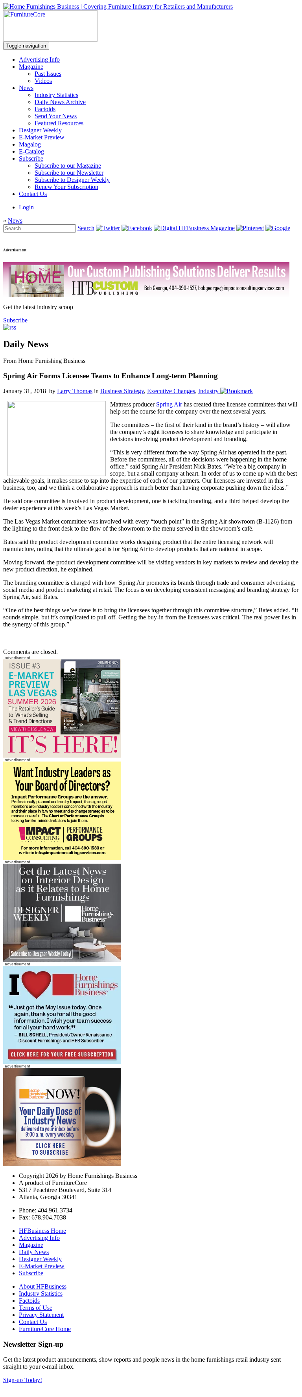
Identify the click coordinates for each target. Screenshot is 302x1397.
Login (26, 207)
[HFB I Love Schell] (62, 1061)
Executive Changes (171, 391)
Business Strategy (122, 391)
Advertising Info (39, 59)
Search (85, 228)
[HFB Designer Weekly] (62, 959)
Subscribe (31, 158)
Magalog (30, 144)
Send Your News (56, 116)
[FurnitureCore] (50, 39)
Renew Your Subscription (66, 186)
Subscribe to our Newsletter (69, 172)
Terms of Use (35, 1307)
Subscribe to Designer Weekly (72, 179)
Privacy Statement (41, 1314)
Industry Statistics (56, 95)
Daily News (34, 1252)
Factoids (45, 109)
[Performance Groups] (62, 857)
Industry (208, 391)
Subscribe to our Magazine (68, 165)
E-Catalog (31, 151)
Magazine (31, 66)
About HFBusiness (42, 1286)
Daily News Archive (60, 102)
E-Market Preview (41, 137)
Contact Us (33, 193)
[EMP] (62, 755)
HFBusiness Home (42, 1230)
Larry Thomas (74, 391)
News (26, 87)
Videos (43, 80)
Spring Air (169, 404)
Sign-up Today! (22, 1380)
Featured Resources (59, 123)
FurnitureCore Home (45, 1329)
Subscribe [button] (15, 320)
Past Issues (48, 73)
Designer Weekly (40, 130)
